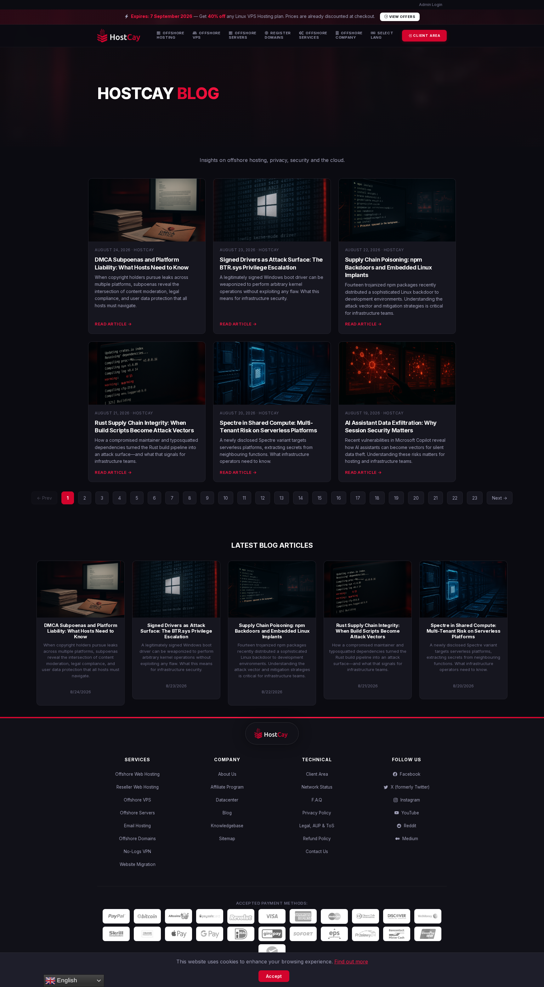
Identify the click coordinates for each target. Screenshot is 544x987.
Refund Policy (317, 838)
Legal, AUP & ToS (316, 825)
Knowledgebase (227, 825)
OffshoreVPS (207, 35)
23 (474, 498)
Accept (274, 976)
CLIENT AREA (426, 35)
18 (377, 498)
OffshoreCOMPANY (349, 35)
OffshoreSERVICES (313, 35)
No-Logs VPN (137, 851)
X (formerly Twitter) (408, 787)
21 (436, 498)
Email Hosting (137, 825)
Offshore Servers (137, 812)
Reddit (408, 825)
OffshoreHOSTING (170, 35)
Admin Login (430, 4)
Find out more (351, 961)
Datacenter (227, 799)
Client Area (317, 774)
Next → (499, 498)
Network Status (317, 787)
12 (263, 498)
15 (320, 498)
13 (282, 498)
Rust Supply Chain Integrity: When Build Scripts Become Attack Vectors (368, 631)
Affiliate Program (227, 787)
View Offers (401, 16)
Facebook (408, 774)
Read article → (113, 323)
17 (358, 498)
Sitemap (227, 838)
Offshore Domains (137, 838)
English (66, 980)
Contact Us (317, 851)
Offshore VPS (137, 799)
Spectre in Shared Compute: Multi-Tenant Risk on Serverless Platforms (464, 631)
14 (300, 498)
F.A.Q (317, 799)
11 (244, 498)
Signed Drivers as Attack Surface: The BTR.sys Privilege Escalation (176, 631)
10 (226, 498)
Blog (227, 812)
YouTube (409, 812)
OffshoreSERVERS (243, 35)
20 (416, 498)
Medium (409, 838)
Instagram (409, 799)
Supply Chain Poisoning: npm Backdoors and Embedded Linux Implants (388, 267)
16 (339, 498)
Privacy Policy (317, 812)
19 (396, 498)
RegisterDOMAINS (278, 35)
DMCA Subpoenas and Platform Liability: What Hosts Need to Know (80, 631)
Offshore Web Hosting (137, 774)
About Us (227, 774)
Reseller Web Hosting (137, 787)
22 (454, 498)
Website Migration (138, 864)
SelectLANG (382, 35)
